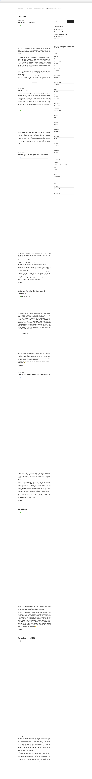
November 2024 (57, 65)
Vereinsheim (56, 179)
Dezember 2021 (57, 131)
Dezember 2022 (57, 103)
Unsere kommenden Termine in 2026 (61, 31)
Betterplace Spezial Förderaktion (60, 34)
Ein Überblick (20, 8)
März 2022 (56, 124)
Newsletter (44, 5)
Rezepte (55, 174)
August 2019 (56, 145)
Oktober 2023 (56, 80)
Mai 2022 (56, 119)
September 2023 (57, 82)
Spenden (19, 5)
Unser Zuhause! (61, 5)
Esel (55, 167)
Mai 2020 (56, 143)
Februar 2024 (56, 70)
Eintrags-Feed (57, 188)
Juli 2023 (56, 87)
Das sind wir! (52, 5)
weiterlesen (34, 81)
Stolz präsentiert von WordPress (32, 776)
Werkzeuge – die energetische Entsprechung (33, 154)
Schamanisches (57, 176)
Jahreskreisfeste (57, 172)
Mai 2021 (56, 138)
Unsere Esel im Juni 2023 (27, 22)
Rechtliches (29, 8)
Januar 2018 (56, 150)
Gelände (55, 169)
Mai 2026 (56, 58)
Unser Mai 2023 (23, 509)
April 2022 (56, 122)
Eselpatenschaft (35, 5)
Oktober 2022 (56, 108)
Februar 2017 (56, 155)
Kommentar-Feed (57, 191)
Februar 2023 (56, 98)
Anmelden (56, 186)
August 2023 (56, 84)
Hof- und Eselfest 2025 (58, 36)
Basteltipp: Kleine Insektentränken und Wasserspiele (31, 292)
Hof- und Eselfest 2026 (58, 29)
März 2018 (56, 148)
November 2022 (57, 105)
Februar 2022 (56, 127)
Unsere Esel (26, 5)
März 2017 (56, 152)
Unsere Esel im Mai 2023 (27, 638)
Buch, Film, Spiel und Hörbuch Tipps (61, 164)
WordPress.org (57, 193)
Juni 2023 (56, 89)
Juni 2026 (56, 56)
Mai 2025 (56, 63)
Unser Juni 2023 (23, 90)
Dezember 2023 (57, 75)
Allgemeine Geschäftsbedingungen (53, 8)
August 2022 (56, 112)
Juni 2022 (56, 117)
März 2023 (56, 96)
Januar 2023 (56, 101)
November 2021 (57, 134)
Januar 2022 (56, 129)
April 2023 (56, 94)
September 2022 (57, 110)
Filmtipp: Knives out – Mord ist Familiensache (34, 374)
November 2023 (57, 77)
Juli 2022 (56, 115)
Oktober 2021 (56, 136)
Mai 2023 (56, 91)
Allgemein (56, 162)
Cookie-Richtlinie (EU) (39, 8)
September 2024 (57, 68)
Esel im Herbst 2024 (58, 38)
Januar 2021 (56, 141)
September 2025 (57, 61)
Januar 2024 (56, 73)
